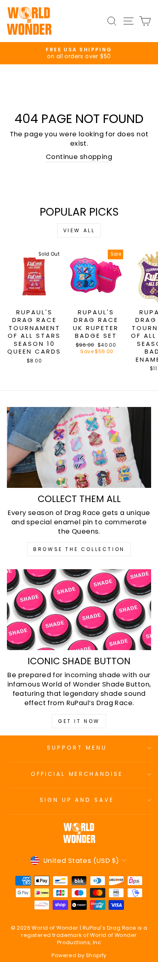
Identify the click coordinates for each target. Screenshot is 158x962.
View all (79, 230)
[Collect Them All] (79, 447)
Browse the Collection (79, 549)
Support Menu (77, 748)
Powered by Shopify (78, 955)
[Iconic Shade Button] (79, 609)
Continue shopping (79, 156)
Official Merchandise (77, 774)
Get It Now (79, 721)
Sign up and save (77, 800)
